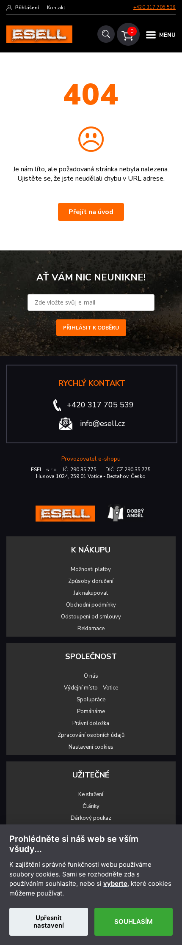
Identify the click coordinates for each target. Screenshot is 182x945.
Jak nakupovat (91, 593)
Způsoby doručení (90, 581)
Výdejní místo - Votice (91, 688)
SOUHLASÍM (133, 922)
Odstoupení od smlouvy (91, 617)
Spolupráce (91, 699)
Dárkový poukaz (91, 818)
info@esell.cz (102, 423)
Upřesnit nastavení (48, 921)
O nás (91, 676)
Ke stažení (90, 794)
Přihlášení (27, 7)
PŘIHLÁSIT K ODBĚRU (91, 327)
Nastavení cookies (91, 747)
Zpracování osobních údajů (91, 735)
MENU (167, 35)
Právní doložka (90, 723)
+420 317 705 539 (154, 7)
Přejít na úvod (91, 212)
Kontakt (56, 7)
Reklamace (91, 628)
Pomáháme (91, 711)
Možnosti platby (91, 569)
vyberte (115, 883)
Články (91, 806)
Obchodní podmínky (91, 605)
